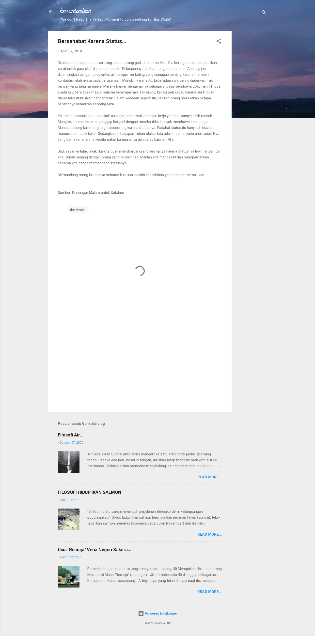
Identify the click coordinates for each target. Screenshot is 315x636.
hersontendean (75, 11)
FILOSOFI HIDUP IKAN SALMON (89, 492)
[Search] (264, 13)
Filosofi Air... (70, 434)
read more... (209, 477)
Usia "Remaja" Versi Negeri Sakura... (94, 549)
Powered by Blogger (160, 613)
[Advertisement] (251, 104)
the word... (78, 210)
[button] (219, 42)
